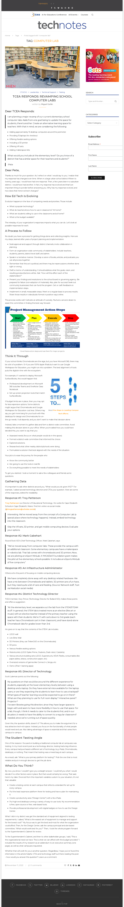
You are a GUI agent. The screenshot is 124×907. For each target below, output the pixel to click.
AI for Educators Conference (54, 15)
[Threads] (72, 8)
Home (7, 35)
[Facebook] (51, 8)
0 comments (36, 865)
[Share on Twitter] (71, 865)
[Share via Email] (79, 865)
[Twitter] (55, 8)
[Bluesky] (58, 8)
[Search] (92, 14)
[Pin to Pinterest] (73, 865)
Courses (84, 15)
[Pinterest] (68, 8)
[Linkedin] (62, 8)
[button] (51, 4)
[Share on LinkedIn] (76, 865)
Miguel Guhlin (47, 104)
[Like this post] (65, 865)
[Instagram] (65, 8)
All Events (73, 15)
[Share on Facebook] (68, 865)
